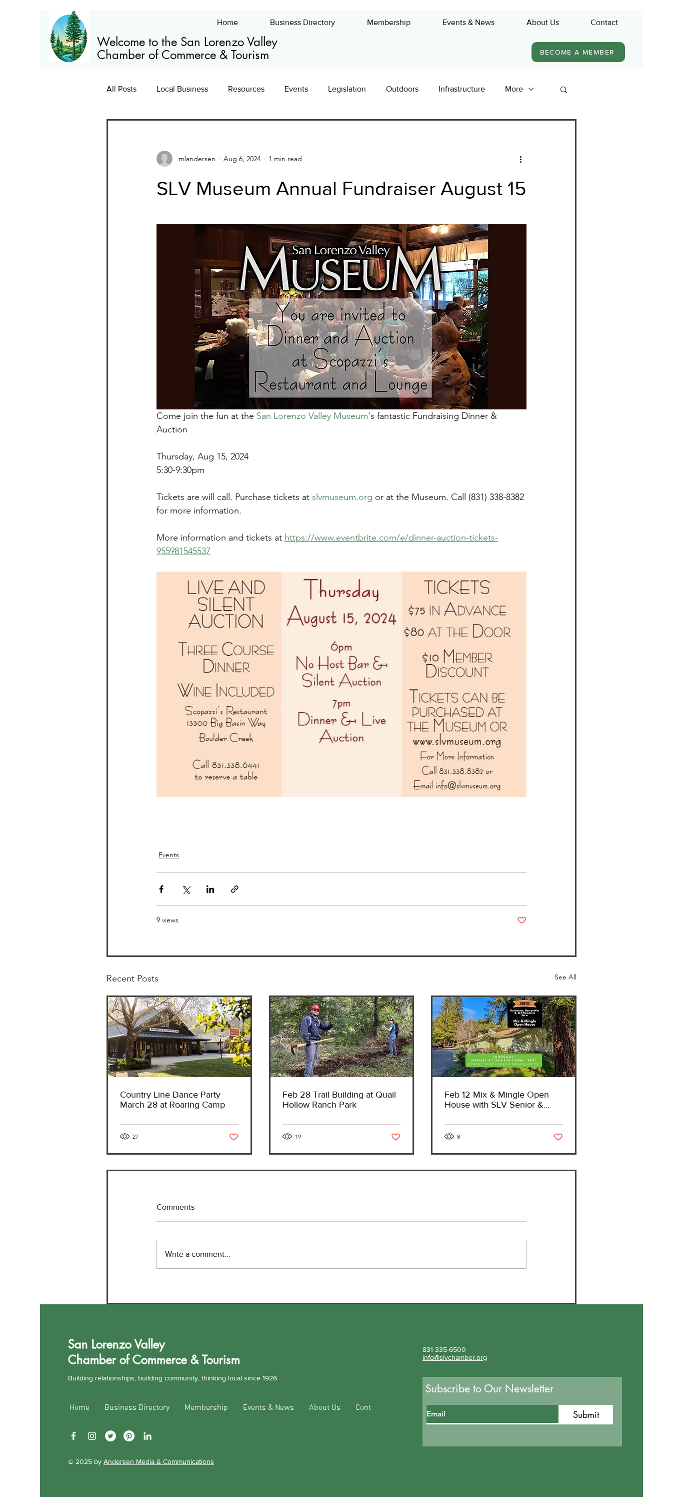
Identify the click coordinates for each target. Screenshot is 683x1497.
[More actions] (520, 159)
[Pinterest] (129, 1435)
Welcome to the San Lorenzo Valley (187, 42)
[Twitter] (110, 1435)
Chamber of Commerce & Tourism (183, 55)
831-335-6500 (444, 1349)
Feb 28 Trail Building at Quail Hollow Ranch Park (339, 1100)
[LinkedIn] (147, 1435)
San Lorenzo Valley (116, 1344)
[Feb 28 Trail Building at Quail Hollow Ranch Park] (341, 1037)
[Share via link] (235, 889)
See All (565, 976)
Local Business (182, 89)
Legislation (347, 89)
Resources (246, 89)
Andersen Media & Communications (159, 1461)
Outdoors (402, 89)
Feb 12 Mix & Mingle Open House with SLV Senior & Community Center (496, 1100)
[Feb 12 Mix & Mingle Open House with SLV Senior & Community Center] (503, 1037)
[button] (563, 89)
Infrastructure (461, 89)
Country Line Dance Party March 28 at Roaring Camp (172, 1100)
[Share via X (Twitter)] (185, 889)
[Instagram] (92, 1435)
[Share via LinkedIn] (210, 889)
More (514, 89)
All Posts (121, 89)
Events (296, 89)
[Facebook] (73, 1435)
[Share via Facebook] (161, 889)
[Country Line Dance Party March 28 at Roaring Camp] (179, 1037)
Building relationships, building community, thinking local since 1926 (172, 1378)
